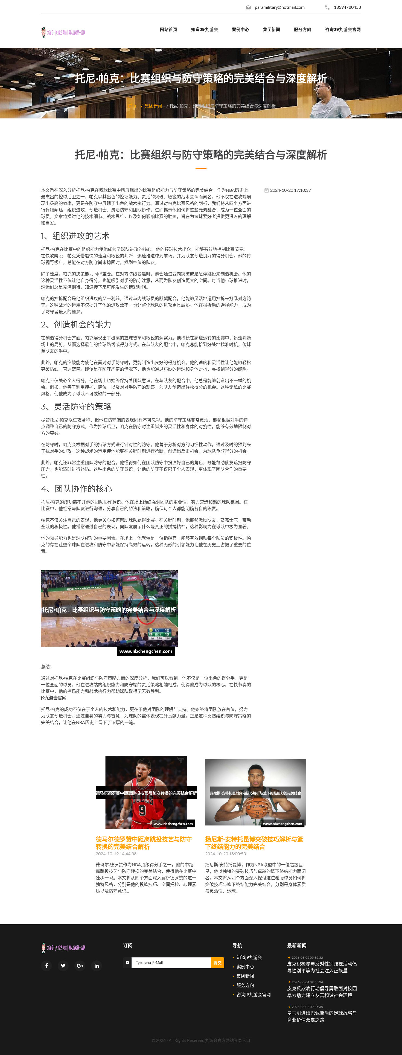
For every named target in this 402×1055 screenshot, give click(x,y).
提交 (218, 962)
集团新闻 (153, 105)
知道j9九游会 (249, 957)
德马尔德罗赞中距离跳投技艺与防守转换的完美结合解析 (144, 843)
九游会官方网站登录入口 (227, 1040)
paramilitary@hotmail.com (280, 7)
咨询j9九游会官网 (254, 994)
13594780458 (347, 7)
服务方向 (245, 985)
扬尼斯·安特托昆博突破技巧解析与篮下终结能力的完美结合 (254, 843)
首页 (132, 105)
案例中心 (245, 966)
